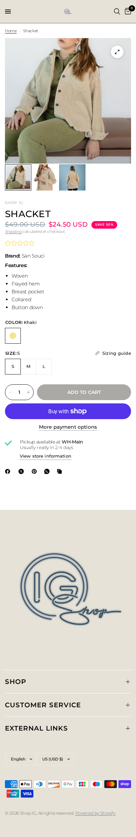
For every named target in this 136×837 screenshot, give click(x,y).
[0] (126, 11)
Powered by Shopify (95, 813)
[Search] (117, 11)
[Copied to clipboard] (61, 471)
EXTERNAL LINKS (36, 728)
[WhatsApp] (48, 471)
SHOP (15, 682)
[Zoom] (117, 52)
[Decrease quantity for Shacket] (10, 392)
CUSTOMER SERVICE (43, 705)
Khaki (13, 336)
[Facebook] (9, 471)
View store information (45, 456)
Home (11, 30)
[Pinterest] (36, 471)
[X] (22, 471)
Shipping (13, 231)
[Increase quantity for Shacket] (28, 392)
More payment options (68, 427)
